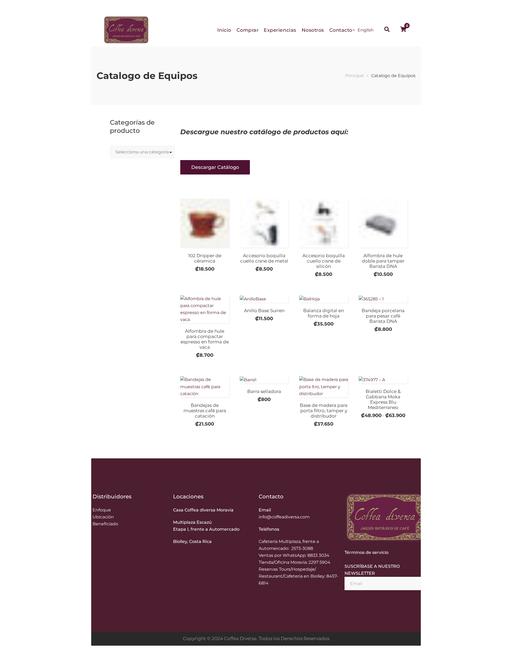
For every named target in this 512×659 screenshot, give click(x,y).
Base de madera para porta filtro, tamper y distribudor (323, 411)
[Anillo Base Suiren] (264, 301)
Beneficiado (105, 523)
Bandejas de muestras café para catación (204, 411)
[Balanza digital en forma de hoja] (323, 302)
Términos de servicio (367, 552)
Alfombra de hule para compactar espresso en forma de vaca (205, 339)
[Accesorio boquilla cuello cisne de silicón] (323, 223)
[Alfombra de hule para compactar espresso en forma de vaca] (204, 309)
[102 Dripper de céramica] (204, 223)
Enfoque (102, 510)
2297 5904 (319, 562)
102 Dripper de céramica (204, 258)
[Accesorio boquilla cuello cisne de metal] (264, 223)
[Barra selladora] (264, 379)
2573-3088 (302, 548)
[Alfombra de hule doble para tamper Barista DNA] (383, 223)
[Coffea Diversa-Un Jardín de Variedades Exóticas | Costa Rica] (126, 30)
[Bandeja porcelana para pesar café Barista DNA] (383, 299)
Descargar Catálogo (215, 167)
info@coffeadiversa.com (284, 516)
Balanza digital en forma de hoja (323, 313)
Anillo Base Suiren (264, 310)
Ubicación (103, 516)
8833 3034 (318, 555)
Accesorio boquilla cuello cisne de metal (264, 258)
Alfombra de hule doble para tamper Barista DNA (383, 261)
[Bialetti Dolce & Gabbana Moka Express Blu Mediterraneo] (383, 379)
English (366, 30)
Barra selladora (264, 391)
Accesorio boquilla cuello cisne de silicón (323, 261)
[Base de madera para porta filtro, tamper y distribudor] (323, 386)
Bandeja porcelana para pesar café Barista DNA (383, 316)
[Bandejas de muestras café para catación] (204, 386)
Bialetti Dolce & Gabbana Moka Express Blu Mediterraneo (383, 399)
